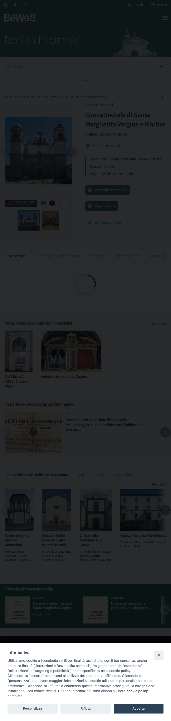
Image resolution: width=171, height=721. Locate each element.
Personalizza (32, 708)
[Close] (158, 655)
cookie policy (137, 691)
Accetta (138, 708)
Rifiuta (86, 708)
